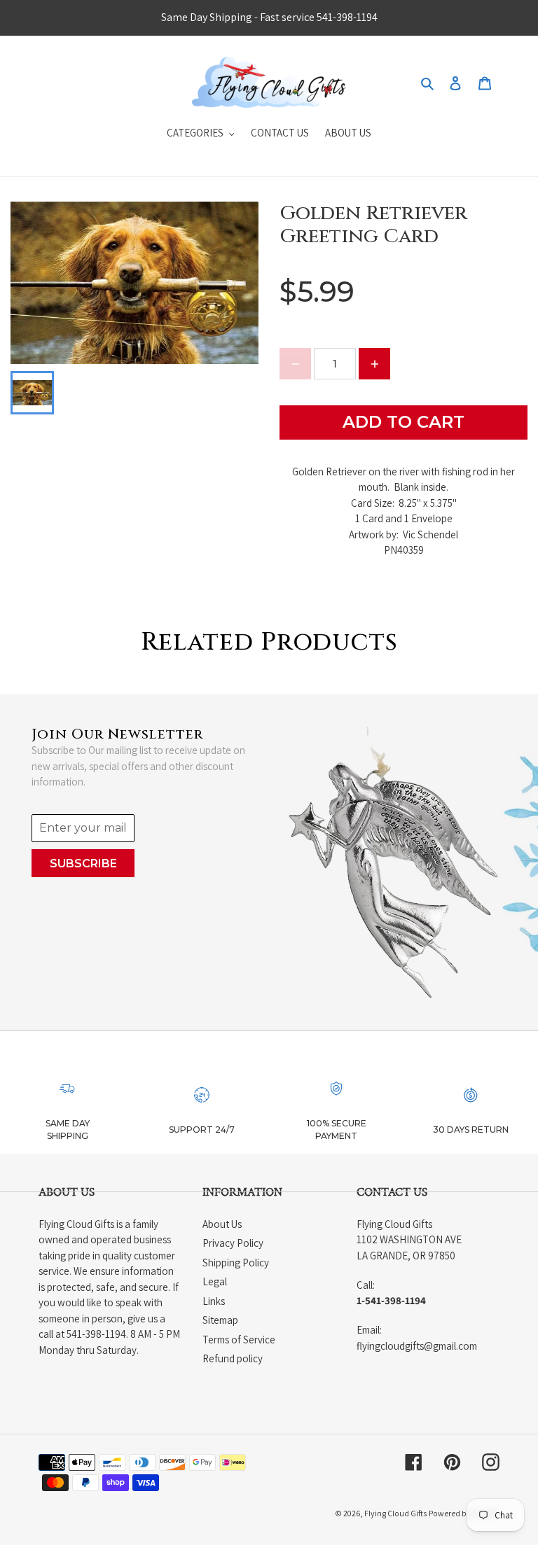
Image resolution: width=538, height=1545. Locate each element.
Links (213, 1301)
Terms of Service (238, 1339)
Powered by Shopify (464, 1513)
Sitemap (220, 1320)
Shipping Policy (235, 1262)
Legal (214, 1281)
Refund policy (232, 1358)
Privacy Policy (232, 1243)
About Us (222, 1224)
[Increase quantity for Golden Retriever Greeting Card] (374, 363)
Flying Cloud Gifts (395, 1513)
